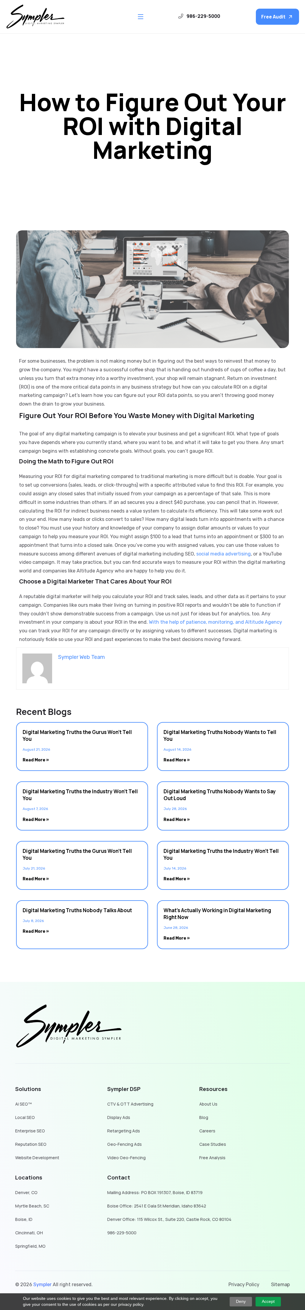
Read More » (36, 760)
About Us (208, 1104)
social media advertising (223, 554)
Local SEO (25, 1117)
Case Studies (212, 1144)
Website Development (37, 1157)
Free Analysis (212, 1157)
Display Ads (118, 1117)
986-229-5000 (121, 1233)
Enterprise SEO (30, 1131)
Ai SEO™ (23, 1104)
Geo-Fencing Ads (124, 1144)
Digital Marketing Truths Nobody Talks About (77, 910)
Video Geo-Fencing (126, 1157)
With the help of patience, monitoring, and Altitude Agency (215, 622)
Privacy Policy (243, 1284)
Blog (203, 1117)
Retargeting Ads (123, 1131)
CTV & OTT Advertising (130, 1104)
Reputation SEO (30, 1144)
